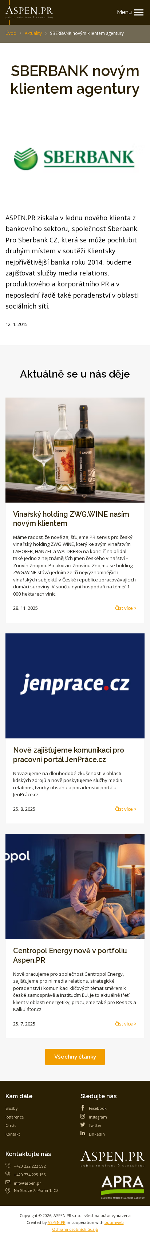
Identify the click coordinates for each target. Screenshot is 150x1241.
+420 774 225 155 (30, 1174)
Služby (11, 1108)
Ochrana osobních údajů (75, 1229)
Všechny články (75, 1056)
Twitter (95, 1125)
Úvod (10, 33)
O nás (10, 1125)
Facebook (98, 1108)
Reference (14, 1117)
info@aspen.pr (27, 1183)
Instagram (98, 1117)
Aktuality (33, 33)
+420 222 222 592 (30, 1166)
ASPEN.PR (57, 1222)
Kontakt (12, 1134)
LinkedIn (97, 1134)
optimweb (114, 1222)
